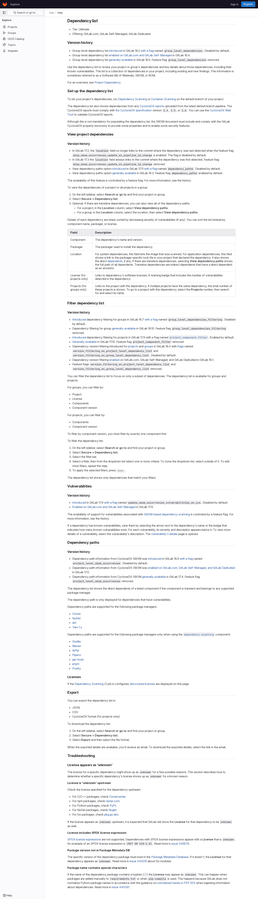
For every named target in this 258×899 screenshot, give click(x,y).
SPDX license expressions (84, 839)
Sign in (234, 4)
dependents (115, 261)
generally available (121, 60)
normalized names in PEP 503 (176, 883)
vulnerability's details (164, 534)
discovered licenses (142, 684)
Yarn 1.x (77, 627)
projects (133, 346)
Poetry (76, 668)
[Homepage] (5, 4)
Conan (76, 613)
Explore (15, 4)
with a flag (147, 50)
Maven (76, 646)
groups (148, 346)
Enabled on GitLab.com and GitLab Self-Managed (103, 507)
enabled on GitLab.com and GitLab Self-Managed (140, 55)
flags (180, 346)
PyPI (113, 805)
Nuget (112, 810)
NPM (75, 650)
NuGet (76, 618)
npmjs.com (113, 801)
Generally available (84, 342)
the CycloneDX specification (133, 110)
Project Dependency (107, 82)
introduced (116, 50)
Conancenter (117, 796)
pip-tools (78, 659)
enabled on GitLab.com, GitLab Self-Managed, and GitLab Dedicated (191, 568)
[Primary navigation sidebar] (4, 12)
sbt (74, 622)
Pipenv (76, 655)
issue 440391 (120, 887)
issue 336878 (180, 843)
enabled (114, 360)
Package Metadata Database (169, 857)
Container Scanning (163, 99)
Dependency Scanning (132, 99)
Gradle (76, 641)
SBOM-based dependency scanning (167, 514)
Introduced (79, 319)
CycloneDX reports (152, 106)
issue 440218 (138, 861)
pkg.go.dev (111, 814)
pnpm (75, 664)
